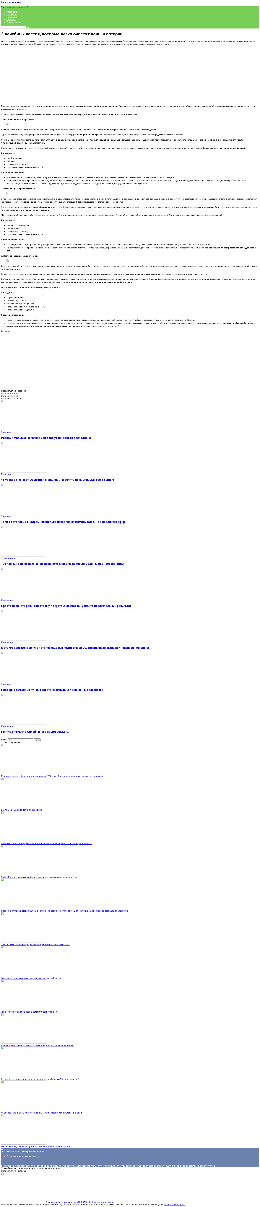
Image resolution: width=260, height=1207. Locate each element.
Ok (165, 1204)
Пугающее (11, 17)
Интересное (12, 12)
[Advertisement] (130, 75)
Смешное (11, 19)
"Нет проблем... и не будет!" (15, 7)
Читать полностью (176, 1204)
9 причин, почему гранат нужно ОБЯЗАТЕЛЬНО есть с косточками (79, 1202)
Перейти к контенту (11, 2)
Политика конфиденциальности (22, 1156)
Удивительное (13, 22)
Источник (5, 331)
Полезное (11, 14)
